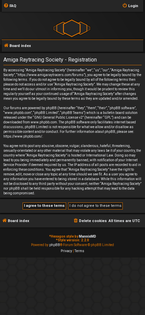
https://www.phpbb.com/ (22, 136)
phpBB (54, 245)
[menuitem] (9, 6)
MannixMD (87, 236)
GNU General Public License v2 (58, 117)
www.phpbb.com (44, 122)
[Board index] (72, 28)
